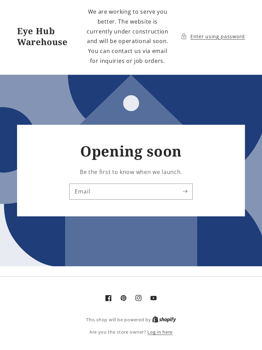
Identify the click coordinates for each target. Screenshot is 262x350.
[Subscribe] (184, 191)
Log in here (160, 332)
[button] (213, 36)
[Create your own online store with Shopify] (164, 320)
